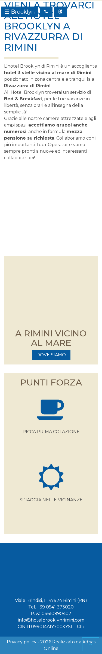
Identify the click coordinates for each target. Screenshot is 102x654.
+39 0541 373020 (55, 607)
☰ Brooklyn (20, 11)
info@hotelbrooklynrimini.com (51, 620)
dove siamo (51, 354)
